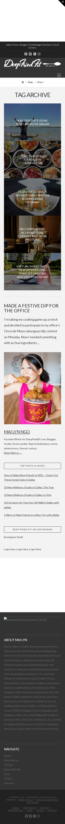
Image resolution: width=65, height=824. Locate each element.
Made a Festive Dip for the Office (31, 308)
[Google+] (34, 54)
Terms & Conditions (46, 800)
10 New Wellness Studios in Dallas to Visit (27, 494)
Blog (30, 82)
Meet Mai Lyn (11, 760)
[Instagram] (39, 54)
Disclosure (32, 802)
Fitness (8, 778)
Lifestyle (9, 783)
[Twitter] (30, 54)
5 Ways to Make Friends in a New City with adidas (31, 514)
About (7, 755)
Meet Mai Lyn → (13, 452)
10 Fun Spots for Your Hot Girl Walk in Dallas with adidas (31, 505)
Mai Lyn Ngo (17, 431)
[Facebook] (26, 54)
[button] (59, 75)
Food (7, 774)
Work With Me (12, 769)
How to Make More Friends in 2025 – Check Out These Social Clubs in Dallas (31, 477)
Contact (8, 764)
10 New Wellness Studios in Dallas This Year (29, 487)
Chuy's (40, 82)
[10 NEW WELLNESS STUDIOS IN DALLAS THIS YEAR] (0, 20)
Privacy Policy (26, 800)
